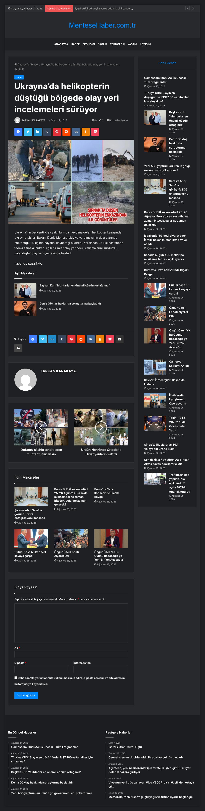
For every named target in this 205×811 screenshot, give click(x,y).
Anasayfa (61, 44)
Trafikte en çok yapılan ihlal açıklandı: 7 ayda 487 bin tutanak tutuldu (179, 483)
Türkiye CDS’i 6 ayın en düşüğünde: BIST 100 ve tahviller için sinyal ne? (166, 97)
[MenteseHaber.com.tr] (102, 25)
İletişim (145, 44)
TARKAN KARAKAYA (33, 120)
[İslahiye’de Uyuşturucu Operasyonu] (155, 400)
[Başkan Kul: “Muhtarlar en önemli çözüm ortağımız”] (25, 290)
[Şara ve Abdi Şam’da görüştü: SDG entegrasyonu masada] (31, 496)
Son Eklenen (167, 63)
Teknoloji (117, 44)
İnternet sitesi (82, 662)
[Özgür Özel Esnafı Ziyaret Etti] (71, 538)
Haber (75, 44)
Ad (17, 647)
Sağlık (102, 44)
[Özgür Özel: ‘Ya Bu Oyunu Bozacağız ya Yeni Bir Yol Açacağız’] (111, 538)
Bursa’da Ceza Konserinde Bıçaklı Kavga (107, 492)
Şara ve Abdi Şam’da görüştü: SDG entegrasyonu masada (29, 514)
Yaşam (132, 44)
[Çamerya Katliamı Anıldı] (155, 367)
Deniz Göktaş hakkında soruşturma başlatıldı (70, 303)
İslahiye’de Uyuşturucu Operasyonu (177, 399)
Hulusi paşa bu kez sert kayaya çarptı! (179, 289)
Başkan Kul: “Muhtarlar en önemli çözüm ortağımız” (74, 285)
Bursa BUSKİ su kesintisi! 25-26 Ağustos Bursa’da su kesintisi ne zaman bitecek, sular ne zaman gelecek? (71, 496)
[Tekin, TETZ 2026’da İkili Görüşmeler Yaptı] (155, 423)
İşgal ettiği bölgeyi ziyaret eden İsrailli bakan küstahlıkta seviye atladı (117, 8)
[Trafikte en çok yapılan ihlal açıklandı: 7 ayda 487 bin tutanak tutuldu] (155, 479)
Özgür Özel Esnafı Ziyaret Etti (178, 312)
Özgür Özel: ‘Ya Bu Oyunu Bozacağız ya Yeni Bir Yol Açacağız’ (109, 555)
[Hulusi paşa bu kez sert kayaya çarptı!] (31, 538)
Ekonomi (88, 44)
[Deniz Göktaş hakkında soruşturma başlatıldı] (25, 308)
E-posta (20, 662)
